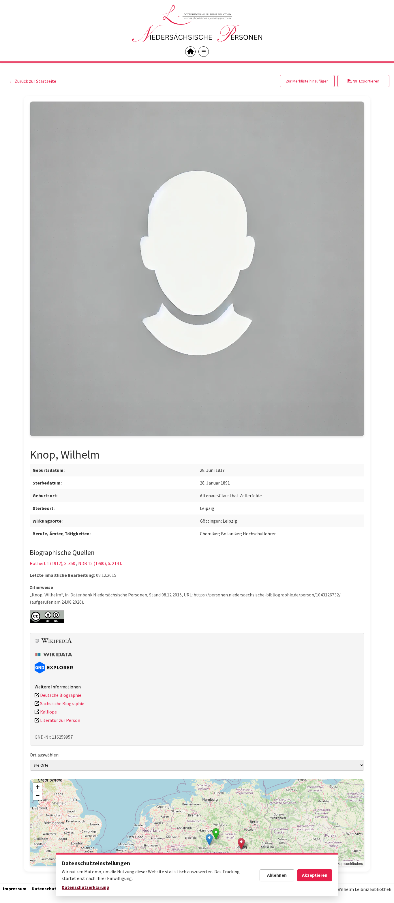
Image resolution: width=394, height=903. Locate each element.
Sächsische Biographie (61, 703)
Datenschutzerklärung (85, 887)
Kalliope (48, 712)
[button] (209, 840)
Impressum (15, 888)
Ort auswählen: (44, 755)
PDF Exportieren (365, 81)
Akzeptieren (314, 875)
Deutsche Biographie (60, 695)
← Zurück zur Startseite (32, 81)
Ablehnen (277, 875)
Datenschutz (45, 888)
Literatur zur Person (59, 720)
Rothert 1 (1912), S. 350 (52, 563)
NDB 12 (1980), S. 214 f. (100, 563)
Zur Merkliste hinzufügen (307, 81)
